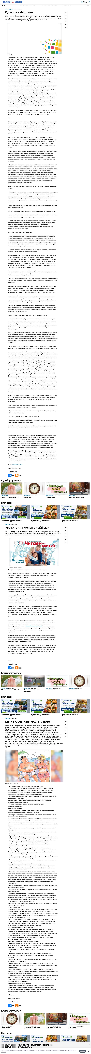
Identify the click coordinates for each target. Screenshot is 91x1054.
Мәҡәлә (3, 5)
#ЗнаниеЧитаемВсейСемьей (33, 626)
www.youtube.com (17, 464)
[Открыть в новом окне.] (11, 475)
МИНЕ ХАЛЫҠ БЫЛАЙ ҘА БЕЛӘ (49, 5)
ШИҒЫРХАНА (67, 5)
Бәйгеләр (7, 524)
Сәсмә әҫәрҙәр (9, 9)
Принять (82, 1051)
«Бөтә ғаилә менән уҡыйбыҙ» (27, 5)
